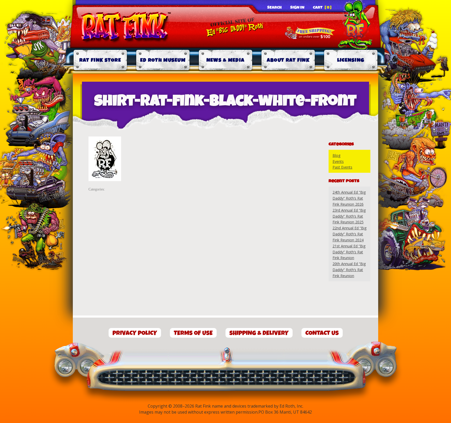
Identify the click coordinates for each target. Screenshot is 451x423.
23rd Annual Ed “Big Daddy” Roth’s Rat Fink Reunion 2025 (349, 216)
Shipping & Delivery (259, 333)
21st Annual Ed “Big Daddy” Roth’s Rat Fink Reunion (349, 251)
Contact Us (322, 333)
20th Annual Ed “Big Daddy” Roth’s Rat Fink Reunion (349, 269)
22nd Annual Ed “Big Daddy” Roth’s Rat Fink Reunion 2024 (349, 233)
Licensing (351, 60)
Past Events (342, 167)
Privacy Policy (134, 333)
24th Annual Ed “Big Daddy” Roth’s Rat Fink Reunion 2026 (349, 198)
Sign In (297, 7)
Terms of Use (193, 333)
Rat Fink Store (100, 60)
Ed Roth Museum (163, 60)
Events (338, 161)
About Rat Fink (288, 60)
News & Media (225, 60)
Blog (336, 155)
